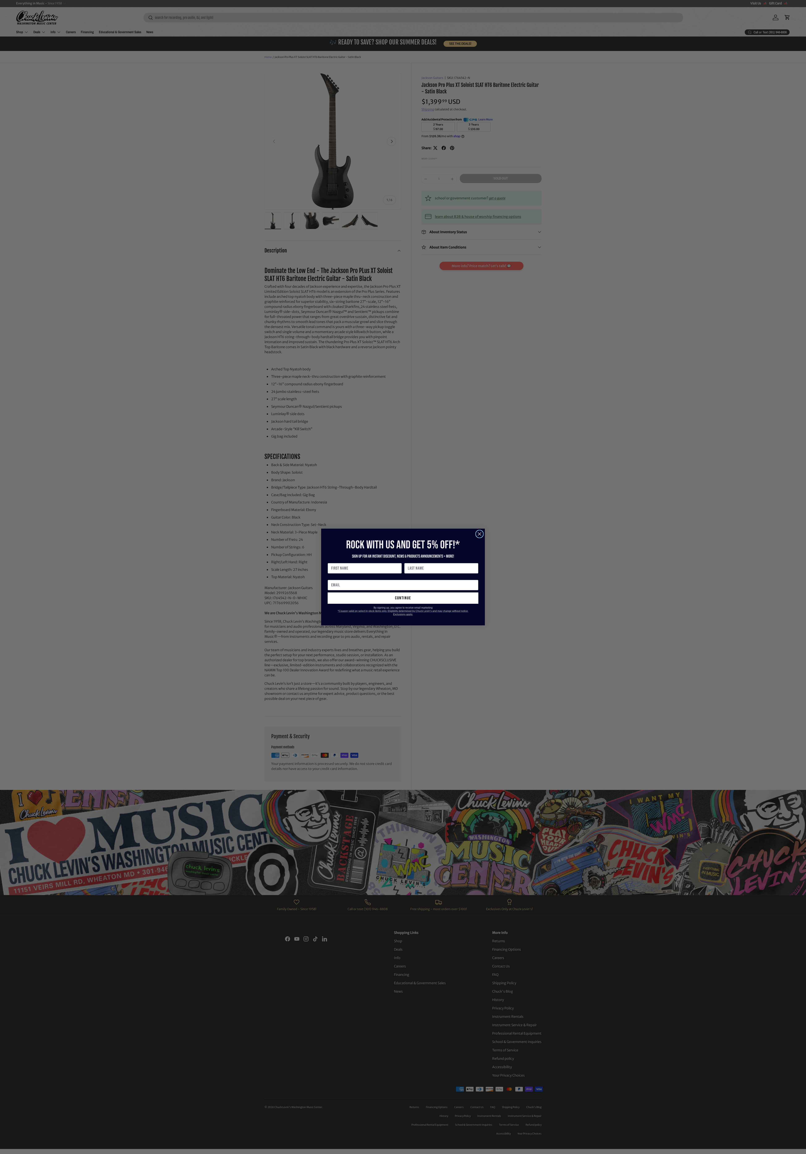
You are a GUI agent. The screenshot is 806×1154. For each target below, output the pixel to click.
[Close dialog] (479, 534)
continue (403, 598)
